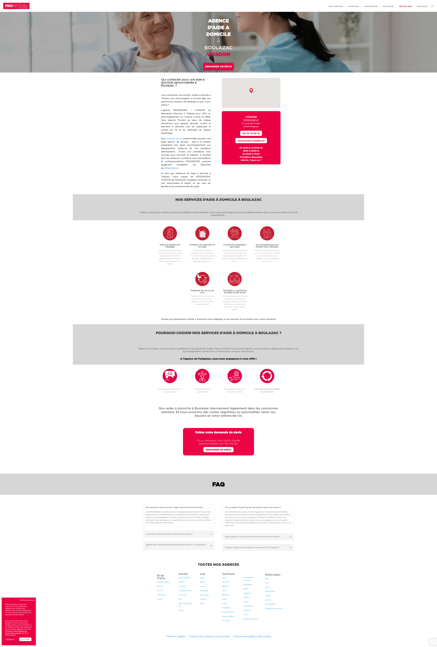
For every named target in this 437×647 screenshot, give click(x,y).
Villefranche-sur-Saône (273, 608)
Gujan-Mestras (227, 612)
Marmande (248, 584)
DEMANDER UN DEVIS (218, 66)
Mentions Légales (178, 636)
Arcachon (225, 582)
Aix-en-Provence (185, 578)
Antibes (181, 582)
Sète (202, 603)
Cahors (224, 599)
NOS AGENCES (388, 6)
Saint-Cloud (161, 595)
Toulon (181, 610)
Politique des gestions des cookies (252, 636)
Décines (268, 600)
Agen (224, 578)
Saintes (246, 597)
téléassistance (171, 168)
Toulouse (247, 610)
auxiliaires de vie (174, 138)
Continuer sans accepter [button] (27, 600)
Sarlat (246, 602)
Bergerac (225, 586)
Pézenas (203, 599)
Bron (267, 578)
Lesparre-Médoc (228, 616)
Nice (180, 599)
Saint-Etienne (270, 604)
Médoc (246, 589)
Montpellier (204, 595)
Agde (202, 578)
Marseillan (204, 591)
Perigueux (247, 593)
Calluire (268, 596)
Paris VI (160, 586)
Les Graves (226, 621)
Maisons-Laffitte (163, 582)
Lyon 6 (267, 587)
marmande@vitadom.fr (251, 140)
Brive (224, 590)
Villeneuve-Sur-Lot (250, 619)
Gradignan (226, 608)
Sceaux (159, 599)
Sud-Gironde (248, 606)
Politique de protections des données (209, 636)
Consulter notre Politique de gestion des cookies (16, 632)
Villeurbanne (270, 591)
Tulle (245, 615)
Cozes (224, 603)
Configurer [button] (10, 639)
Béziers (203, 582)
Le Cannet (182, 595)
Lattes (202, 586)
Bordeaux (225, 595)
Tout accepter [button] (25, 639)
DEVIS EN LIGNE (405, 6)
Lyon (267, 583)
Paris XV (160, 590)
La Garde (182, 586)
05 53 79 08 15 (251, 133)
